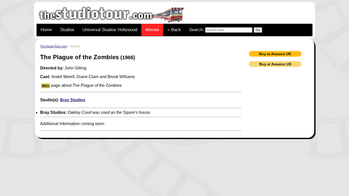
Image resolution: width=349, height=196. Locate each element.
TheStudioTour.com (53, 46)
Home (46, 29)
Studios (67, 29)
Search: (197, 29)
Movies (152, 29)
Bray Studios (72, 100)
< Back (174, 29)
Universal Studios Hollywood (110, 29)
